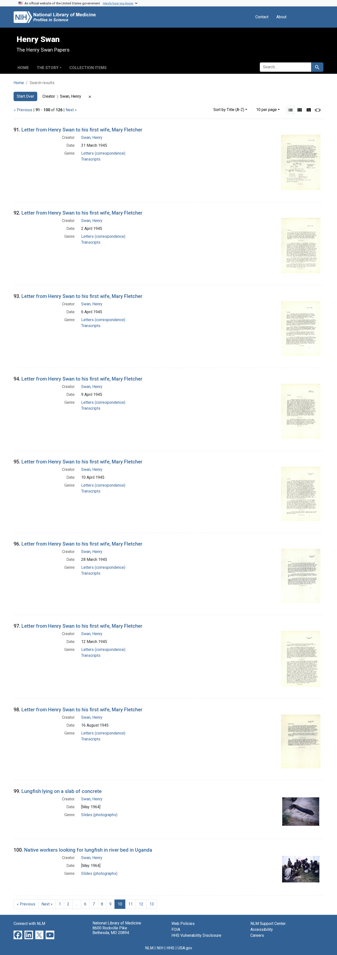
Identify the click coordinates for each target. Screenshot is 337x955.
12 (141, 904)
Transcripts (90, 159)
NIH (160, 948)
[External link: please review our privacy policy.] (18, 934)
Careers (257, 935)
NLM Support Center (268, 923)
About (281, 17)
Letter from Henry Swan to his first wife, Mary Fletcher (81, 130)
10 (266, 109)
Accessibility (261, 929)
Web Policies (183, 923)
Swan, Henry (91, 137)
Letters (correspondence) (103, 153)
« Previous (23, 110)
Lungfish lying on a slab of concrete (61, 791)
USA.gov (185, 948)
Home (23, 67)
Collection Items (88, 67)
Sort (228, 109)
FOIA (175, 929)
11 (130, 904)
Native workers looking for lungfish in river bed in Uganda (88, 850)
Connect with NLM (29, 923)
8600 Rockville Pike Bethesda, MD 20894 (111, 930)
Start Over (25, 96)
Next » (71, 110)
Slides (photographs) (99, 814)
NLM (149, 948)
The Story (47, 67)
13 (152, 904)
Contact (261, 17)
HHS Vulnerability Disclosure (196, 935)
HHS (170, 948)
